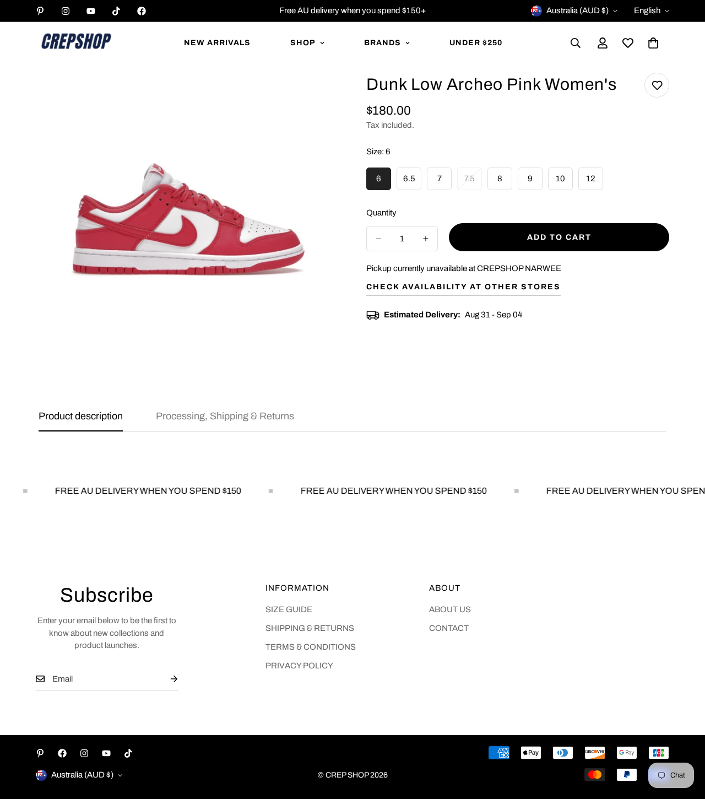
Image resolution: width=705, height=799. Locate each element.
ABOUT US (450, 609)
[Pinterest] (40, 11)
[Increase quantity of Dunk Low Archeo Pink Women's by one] (425, 238)
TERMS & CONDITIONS (310, 647)
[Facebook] (141, 11)
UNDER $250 (475, 43)
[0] (653, 43)
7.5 (473, 182)
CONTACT (449, 628)
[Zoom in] (318, 96)
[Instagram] (65, 11)
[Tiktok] (116, 11)
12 (594, 182)
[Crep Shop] (76, 43)
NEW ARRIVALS (217, 43)
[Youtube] (90, 11)
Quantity (381, 212)
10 (564, 182)
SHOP (303, 43)
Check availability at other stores (463, 287)
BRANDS (382, 43)
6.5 (412, 182)
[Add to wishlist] (656, 85)
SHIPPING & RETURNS (309, 628)
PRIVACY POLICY (299, 665)
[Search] (575, 43)
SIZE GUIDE (288, 609)
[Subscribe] (165, 679)
